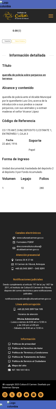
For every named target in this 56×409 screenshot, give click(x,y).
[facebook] (19, 394)
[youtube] (26, 394)
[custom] (33, 394)
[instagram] (5, 394)
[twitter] (12, 394)
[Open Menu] (51, 16)
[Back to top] (28, 222)
